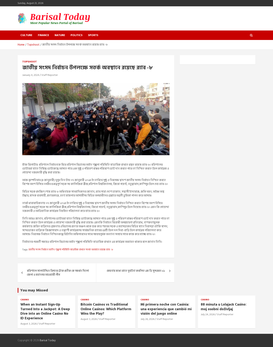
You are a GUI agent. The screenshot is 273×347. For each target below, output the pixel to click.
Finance (43, 35)
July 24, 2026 (208, 314)
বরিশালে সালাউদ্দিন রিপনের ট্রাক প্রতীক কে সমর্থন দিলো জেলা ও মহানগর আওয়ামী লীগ (58, 273)
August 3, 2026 (28, 324)
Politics (76, 35)
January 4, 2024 (30, 75)
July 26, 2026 (147, 319)
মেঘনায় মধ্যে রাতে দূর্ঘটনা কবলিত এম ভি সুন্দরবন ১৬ (136, 271)
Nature (60, 35)
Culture (26, 35)
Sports (93, 35)
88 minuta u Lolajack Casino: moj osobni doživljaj (223, 307)
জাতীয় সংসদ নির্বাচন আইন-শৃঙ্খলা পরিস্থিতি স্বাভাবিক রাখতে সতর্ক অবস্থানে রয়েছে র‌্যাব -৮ (70, 249)
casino (24, 299)
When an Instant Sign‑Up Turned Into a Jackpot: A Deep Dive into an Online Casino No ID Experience (45, 311)
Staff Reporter (49, 75)
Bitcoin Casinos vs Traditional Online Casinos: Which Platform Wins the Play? (106, 309)
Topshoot (29, 62)
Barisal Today (48, 340)
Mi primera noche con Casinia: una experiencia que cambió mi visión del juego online (166, 309)
